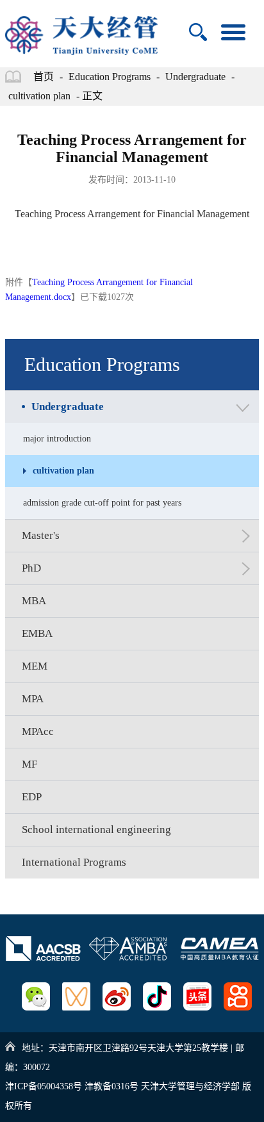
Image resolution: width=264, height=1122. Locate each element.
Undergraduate (195, 76)
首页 (43, 76)
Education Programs (110, 76)
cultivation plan (39, 95)
